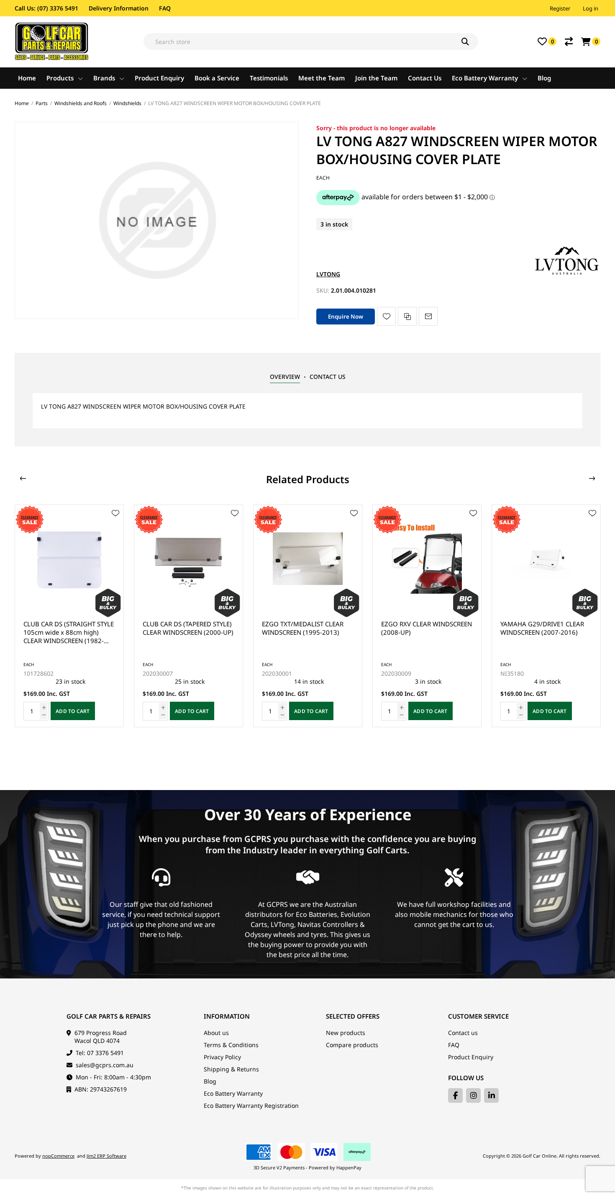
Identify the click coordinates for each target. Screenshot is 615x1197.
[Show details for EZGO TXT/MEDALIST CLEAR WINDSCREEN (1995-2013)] (188, 559)
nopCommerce (58, 1156)
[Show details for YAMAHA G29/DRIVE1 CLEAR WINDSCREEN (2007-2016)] (427, 559)
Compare (569, 41)
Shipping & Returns (231, 1069)
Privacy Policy (222, 1057)
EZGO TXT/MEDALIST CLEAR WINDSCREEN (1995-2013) (183, 628)
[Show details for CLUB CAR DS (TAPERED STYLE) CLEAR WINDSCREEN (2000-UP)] (69, 559)
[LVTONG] (566, 274)
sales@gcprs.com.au (104, 1065)
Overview (285, 377)
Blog (210, 1081)
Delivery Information (119, 8)
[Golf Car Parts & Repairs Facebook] (455, 1095)
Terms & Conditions (231, 1045)
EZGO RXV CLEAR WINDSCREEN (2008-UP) (307, 628)
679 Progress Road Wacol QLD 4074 (100, 1037)
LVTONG (328, 274)
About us (216, 1033)
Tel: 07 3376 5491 (100, 1053)
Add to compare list (407, 316)
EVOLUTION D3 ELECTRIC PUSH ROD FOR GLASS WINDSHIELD (537, 632)
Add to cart (73, 711)
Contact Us (328, 377)
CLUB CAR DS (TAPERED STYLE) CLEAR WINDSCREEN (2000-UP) (68, 628)
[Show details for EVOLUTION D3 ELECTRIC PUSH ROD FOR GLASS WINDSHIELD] (546, 559)
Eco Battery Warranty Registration (251, 1105)
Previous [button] (23, 478)
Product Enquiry (470, 1057)
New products (345, 1033)
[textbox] (311, 41)
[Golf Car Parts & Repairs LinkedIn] (491, 1095)
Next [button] (592, 478)
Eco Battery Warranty (233, 1093)
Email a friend (428, 316)
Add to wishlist (386, 316)
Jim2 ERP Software (106, 1156)
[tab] (285, 377)
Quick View (115, 525)
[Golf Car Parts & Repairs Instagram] (473, 1095)
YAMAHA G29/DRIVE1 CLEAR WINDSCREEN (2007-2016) (423, 628)
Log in (590, 8)
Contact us (463, 1033)
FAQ (165, 8)
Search (469, 41)
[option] (69, 615)
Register (560, 8)
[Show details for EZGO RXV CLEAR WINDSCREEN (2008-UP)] (308, 559)
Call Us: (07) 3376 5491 (46, 8)
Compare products (352, 1045)
